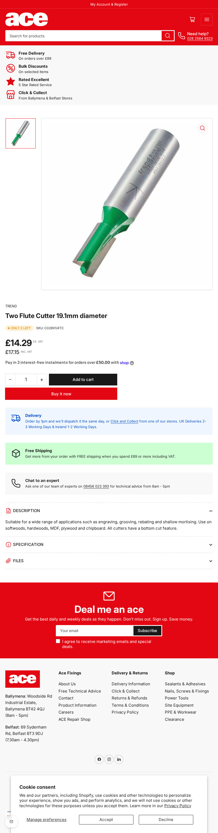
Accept (106, 819)
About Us (67, 683)
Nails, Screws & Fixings (187, 691)
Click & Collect (126, 691)
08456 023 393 (96, 486)
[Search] (168, 35)
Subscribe (147, 630)
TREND (11, 306)
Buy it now (61, 393)
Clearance (174, 719)
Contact (65, 698)
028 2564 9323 (200, 38)
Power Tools (176, 698)
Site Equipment (179, 705)
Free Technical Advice (79, 691)
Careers (66, 712)
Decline (166, 819)
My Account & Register (109, 4)
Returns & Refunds (129, 698)
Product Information (77, 705)
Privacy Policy (177, 805)
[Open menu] (207, 19)
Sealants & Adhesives (185, 683)
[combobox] (90, 35)
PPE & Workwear (180, 712)
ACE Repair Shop (74, 719)
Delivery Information (131, 683)
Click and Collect (124, 421)
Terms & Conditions (130, 705)
